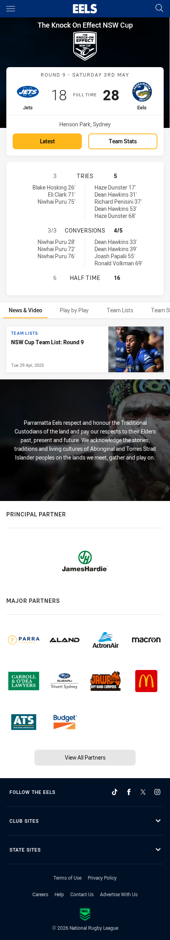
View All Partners (85, 757)
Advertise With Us (119, 894)
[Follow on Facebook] (129, 792)
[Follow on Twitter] (143, 792)
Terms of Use (67, 877)
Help (59, 894)
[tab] (25, 310)
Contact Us (82, 894)
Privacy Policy (102, 877)
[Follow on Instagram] (157, 792)
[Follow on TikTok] (114, 792)
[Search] (159, 8)
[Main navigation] (10, 8)
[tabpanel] (85, 349)
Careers (40, 894)
